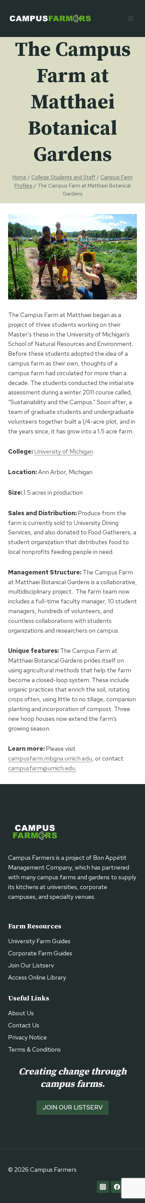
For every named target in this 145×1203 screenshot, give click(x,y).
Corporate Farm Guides (40, 953)
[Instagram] (103, 1187)
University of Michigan (63, 451)
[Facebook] (117, 1187)
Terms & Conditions (34, 1049)
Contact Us (23, 1025)
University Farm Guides (39, 941)
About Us (21, 1013)
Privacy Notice (27, 1037)
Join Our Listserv (31, 965)
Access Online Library (37, 977)
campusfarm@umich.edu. (42, 768)
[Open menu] (130, 18)
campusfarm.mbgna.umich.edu (50, 758)
